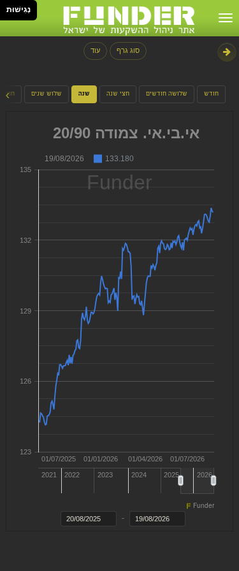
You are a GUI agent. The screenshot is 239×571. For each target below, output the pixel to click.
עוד (95, 50)
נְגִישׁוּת (18, 9)
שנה (84, 94)
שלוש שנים (46, 94)
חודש (211, 94)
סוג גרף (128, 50)
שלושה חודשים (166, 94)
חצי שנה (117, 94)
